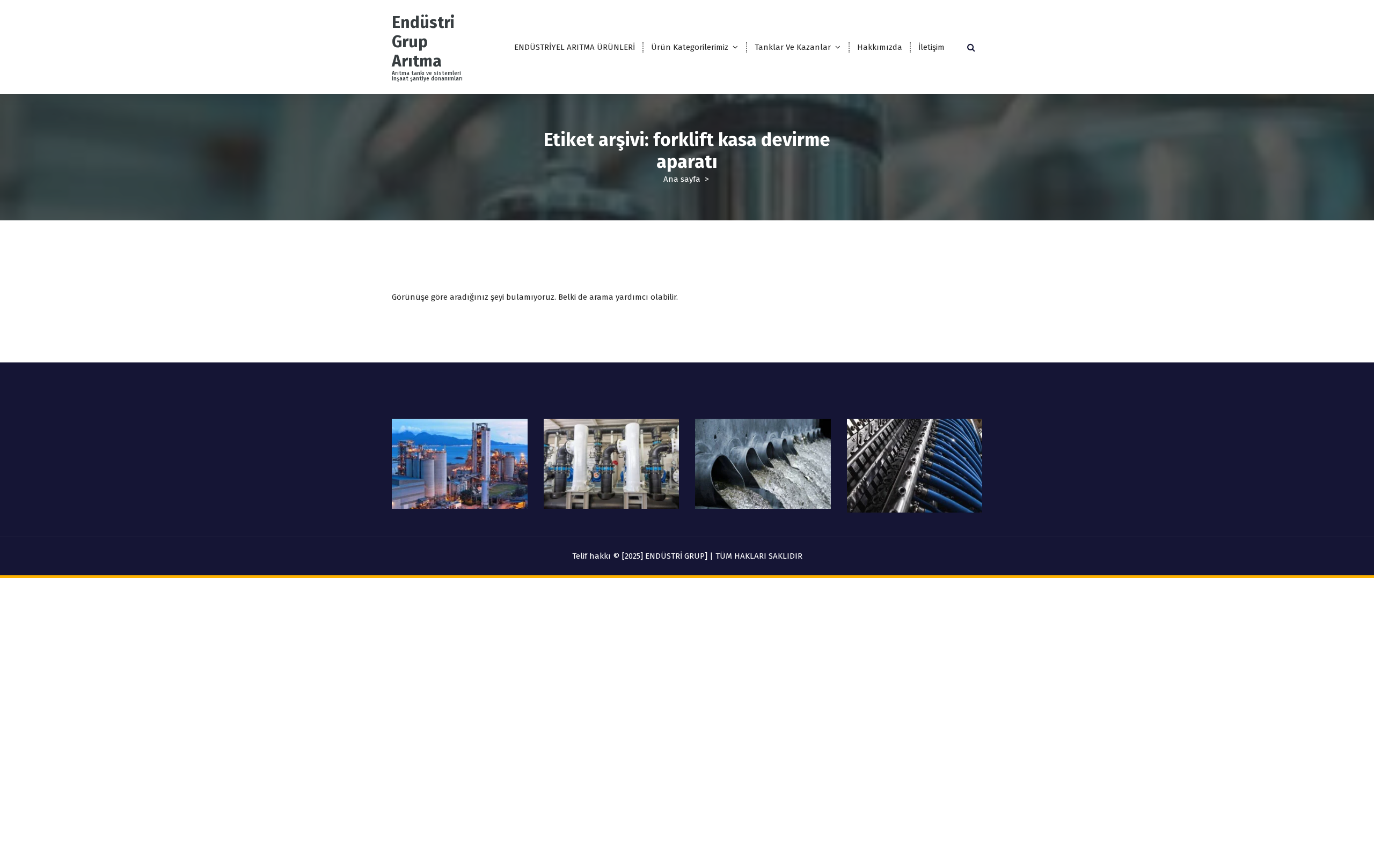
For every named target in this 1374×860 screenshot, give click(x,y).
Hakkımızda (879, 47)
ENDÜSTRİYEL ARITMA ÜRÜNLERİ (574, 47)
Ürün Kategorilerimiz (689, 47)
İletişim (931, 47)
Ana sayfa (681, 179)
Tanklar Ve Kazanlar (793, 47)
